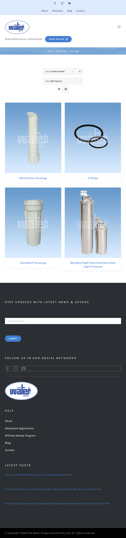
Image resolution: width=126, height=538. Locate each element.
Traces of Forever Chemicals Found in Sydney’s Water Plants (38, 474)
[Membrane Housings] (33, 104)
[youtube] (23, 368)
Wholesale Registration (19, 428)
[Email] (63, 320)
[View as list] (66, 89)
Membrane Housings (33, 178)
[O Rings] (93, 104)
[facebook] (7, 368)
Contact (10, 450)
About (8, 421)
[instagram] (15, 368)
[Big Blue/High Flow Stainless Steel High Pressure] (93, 189)
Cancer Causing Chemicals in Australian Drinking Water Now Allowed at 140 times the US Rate (57, 503)
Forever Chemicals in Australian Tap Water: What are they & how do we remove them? (53, 489)
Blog (8, 442)
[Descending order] (80, 71)
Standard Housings (33, 262)
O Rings (93, 178)
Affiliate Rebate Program (20, 435)
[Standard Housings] (33, 189)
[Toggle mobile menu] (119, 26)
